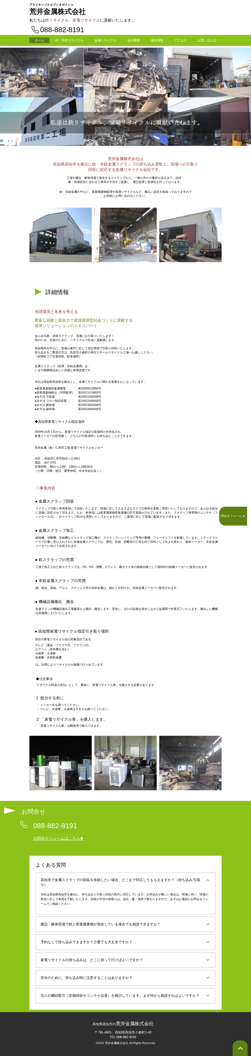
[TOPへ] (240, 1048)
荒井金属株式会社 (57, 11)
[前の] (21, 96)
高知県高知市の (104, 1024)
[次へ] (229, 96)
